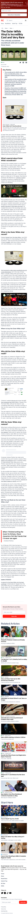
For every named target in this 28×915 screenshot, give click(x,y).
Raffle (2, 886)
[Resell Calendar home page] (2, 20)
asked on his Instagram (7, 460)
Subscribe (14, 616)
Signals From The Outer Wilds (13, 237)
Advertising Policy (4, 911)
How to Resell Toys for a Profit (10, 818)
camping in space (20, 177)
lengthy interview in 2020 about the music (12, 206)
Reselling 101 (5, 817)
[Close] (25, 3)
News (2, 23)
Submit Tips (14, 23)
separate (5, 432)
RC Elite (20, 23)
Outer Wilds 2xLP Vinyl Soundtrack (12, 126)
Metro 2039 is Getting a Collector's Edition (13, 737)
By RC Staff (3, 64)
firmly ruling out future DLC (11, 562)
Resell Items (8, 23)
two (2, 432)
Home (2, 873)
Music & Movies (6, 124)
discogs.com (14, 400)
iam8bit (8, 242)
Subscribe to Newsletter (14, 15)
